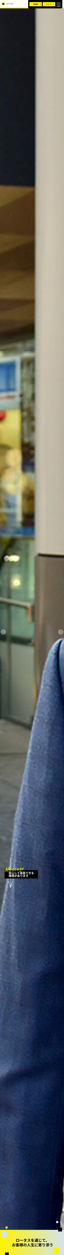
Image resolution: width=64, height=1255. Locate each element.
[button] (3, 631)
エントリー (49, 4)
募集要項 (35, 4)
